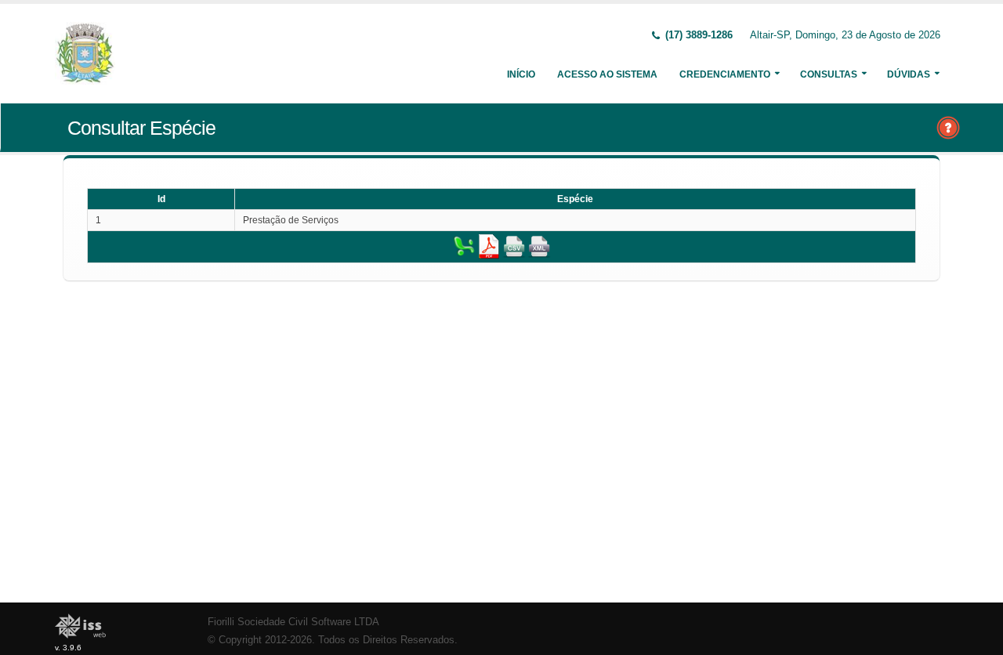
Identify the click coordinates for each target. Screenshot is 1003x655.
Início (521, 74)
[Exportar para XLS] (463, 246)
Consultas (828, 74)
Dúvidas (908, 74)
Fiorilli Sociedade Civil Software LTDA (293, 622)
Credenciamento (724, 74)
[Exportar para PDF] (489, 246)
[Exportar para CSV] (514, 246)
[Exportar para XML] (539, 246)
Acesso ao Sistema (607, 74)
